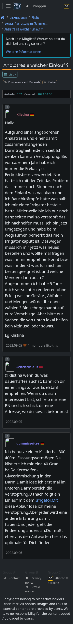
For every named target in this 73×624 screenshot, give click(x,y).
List (11, 74)
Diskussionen (18, 17)
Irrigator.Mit (46, 500)
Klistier (36, 17)
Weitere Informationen (23, 51)
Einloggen (38, 6)
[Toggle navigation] (8, 6)
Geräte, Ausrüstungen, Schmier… (26, 23)
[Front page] (2, 17)
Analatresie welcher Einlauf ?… (24, 29)
